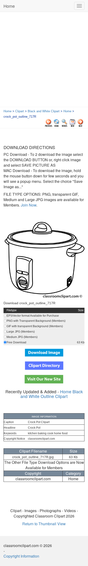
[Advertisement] (44, 61)
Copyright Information (21, 556)
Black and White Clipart (44, 111)
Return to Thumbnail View (44, 523)
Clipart (19, 111)
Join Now (28, 205)
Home (9, 6)
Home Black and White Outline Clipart (51, 393)
